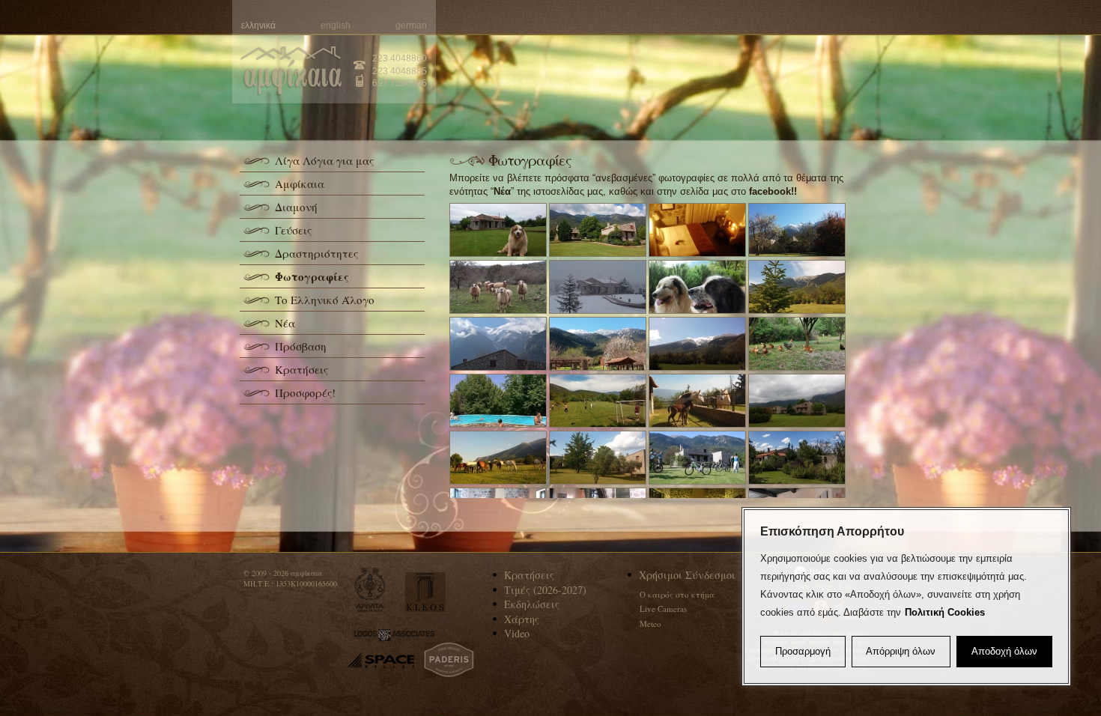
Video (517, 633)
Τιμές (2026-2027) (545, 590)
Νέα (285, 322)
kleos (425, 592)
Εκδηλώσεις (531, 604)
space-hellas (380, 660)
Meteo (650, 623)
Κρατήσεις (301, 369)
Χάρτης (521, 619)
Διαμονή (296, 206)
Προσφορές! (305, 392)
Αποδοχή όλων (1004, 651)
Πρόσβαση (301, 346)
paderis (449, 660)
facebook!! (773, 191)
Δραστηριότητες (316, 253)
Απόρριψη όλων (900, 651)
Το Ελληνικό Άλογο (324, 299)
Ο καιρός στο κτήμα (677, 594)
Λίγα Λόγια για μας (324, 160)
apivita (370, 590)
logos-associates (394, 635)
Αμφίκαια (299, 183)
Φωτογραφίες (312, 276)
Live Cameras (663, 608)
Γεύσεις (293, 229)
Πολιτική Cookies (945, 612)
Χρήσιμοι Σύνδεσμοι (687, 575)
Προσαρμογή (803, 651)
